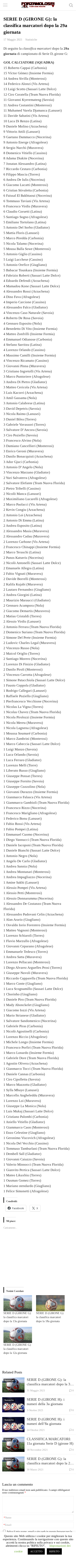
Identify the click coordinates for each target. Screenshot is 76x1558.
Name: (8, 1517)
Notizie (7, 1439)
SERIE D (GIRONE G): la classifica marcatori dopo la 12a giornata (17, 1348)
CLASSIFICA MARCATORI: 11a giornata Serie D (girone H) (50, 1441)
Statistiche (31, 39)
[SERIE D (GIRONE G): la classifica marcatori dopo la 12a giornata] (17, 1335)
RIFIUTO (54, 1551)
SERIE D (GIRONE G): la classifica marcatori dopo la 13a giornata (17, 1317)
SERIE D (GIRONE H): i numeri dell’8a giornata (45, 1421)
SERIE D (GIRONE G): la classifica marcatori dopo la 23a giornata (50, 1461)
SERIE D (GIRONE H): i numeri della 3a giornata (45, 1401)
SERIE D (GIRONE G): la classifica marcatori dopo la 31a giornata (50, 1382)
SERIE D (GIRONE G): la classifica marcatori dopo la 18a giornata (50, 1317)
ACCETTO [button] (36, 1551)
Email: (7, 1524)
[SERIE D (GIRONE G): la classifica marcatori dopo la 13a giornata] (17, 1303)
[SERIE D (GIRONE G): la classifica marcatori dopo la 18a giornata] (50, 1303)
